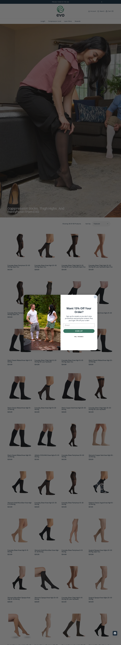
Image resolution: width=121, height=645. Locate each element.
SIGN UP (79, 331)
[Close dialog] (95, 297)
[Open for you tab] (115, 633)
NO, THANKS (78, 336)
